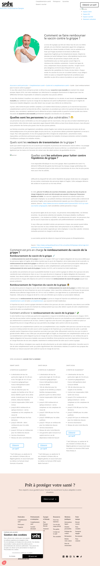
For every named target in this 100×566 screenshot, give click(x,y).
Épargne (21, 8)
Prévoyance (56, 1)
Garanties (65, 1)
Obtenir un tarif (89, 5)
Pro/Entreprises (13, 8)
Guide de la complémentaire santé (57, 85)
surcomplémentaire (36, 301)
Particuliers (3, 8)
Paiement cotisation (89, 19)
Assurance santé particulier (19, 85)
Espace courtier (88, 17)
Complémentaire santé (43, 1)
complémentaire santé (17, 301)
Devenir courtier (41, 4)
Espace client (87, 12)
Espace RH (86, 14)
